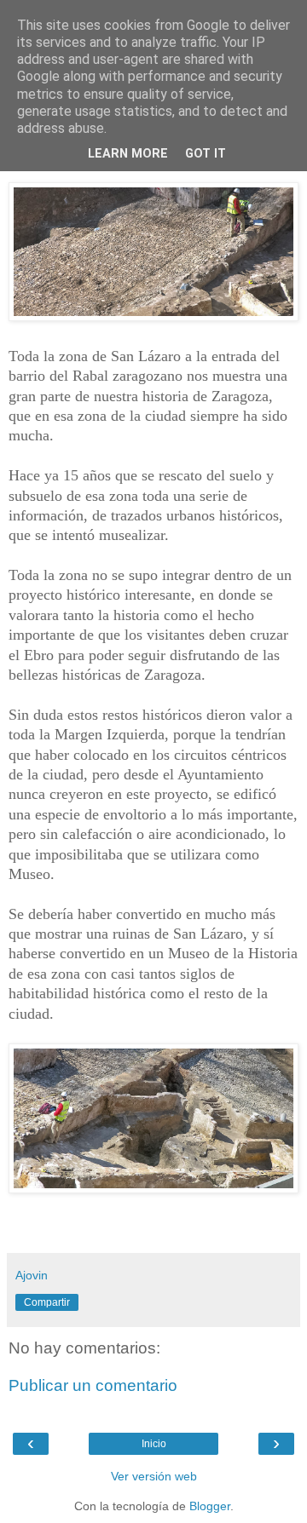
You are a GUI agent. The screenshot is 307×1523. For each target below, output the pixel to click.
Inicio (154, 1444)
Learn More (128, 154)
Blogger (209, 1506)
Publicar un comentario (93, 1385)
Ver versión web (154, 1476)
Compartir (47, 1302)
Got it (205, 154)
